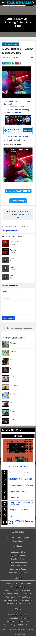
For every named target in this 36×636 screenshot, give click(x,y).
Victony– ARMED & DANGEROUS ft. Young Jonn (20, 503)
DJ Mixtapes (26, 590)
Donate (29, 625)
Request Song (9, 625)
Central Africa (26, 600)
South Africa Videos (18, 569)
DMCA (20, 625)
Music (19, 436)
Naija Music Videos (10, 44)
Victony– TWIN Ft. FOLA (17, 491)
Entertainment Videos (18, 572)
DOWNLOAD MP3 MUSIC (18, 136)
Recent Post (18, 541)
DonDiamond (14, 57)
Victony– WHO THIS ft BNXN (19, 510)
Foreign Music (24, 597)
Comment (6, 299)
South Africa (28, 594)
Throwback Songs (18, 587)
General (10, 538)
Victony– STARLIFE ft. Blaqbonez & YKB (20, 522)
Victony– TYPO (14, 497)
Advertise (25, 618)
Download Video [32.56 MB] (18, 191)
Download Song (18, 201)
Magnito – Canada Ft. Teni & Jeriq (20, 485)
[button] (3, 63)
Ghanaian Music (11, 590)
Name (4, 291)
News (19, 538)
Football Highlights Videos (18, 562)
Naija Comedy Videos (18, 555)
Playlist (27, 604)
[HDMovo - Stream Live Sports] (18, 124)
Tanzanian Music (11, 600)
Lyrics (26, 538)
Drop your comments (10, 230)
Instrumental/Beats (11, 594)
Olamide (13, 107)
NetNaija (30, 630)
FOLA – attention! (18, 466)
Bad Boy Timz (16, 112)
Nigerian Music (11, 583)
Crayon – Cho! (13, 516)
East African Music (13, 604)
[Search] (33, 2)
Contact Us (12, 615)
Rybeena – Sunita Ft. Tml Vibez (20, 473)
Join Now (27, 130)
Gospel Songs (25, 583)
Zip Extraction (23, 621)
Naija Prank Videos (18, 559)
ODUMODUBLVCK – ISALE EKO (20, 479)
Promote (10, 621)
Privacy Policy (12, 618)
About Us (24, 615)
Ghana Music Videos (18, 566)
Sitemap (23, 630)
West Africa (10, 597)
